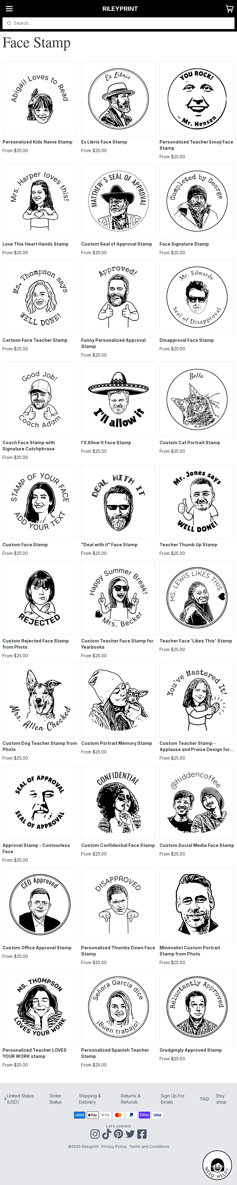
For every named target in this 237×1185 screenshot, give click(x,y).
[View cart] (230, 9)
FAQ (205, 1098)
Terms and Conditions (149, 1146)
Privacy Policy (114, 1146)
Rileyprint (120, 8)
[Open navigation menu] (9, 8)
